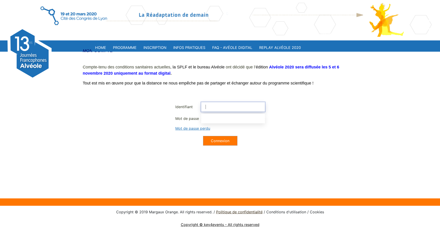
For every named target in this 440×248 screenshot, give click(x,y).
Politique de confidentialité (239, 212)
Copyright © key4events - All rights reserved (220, 224)
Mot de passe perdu (192, 128)
